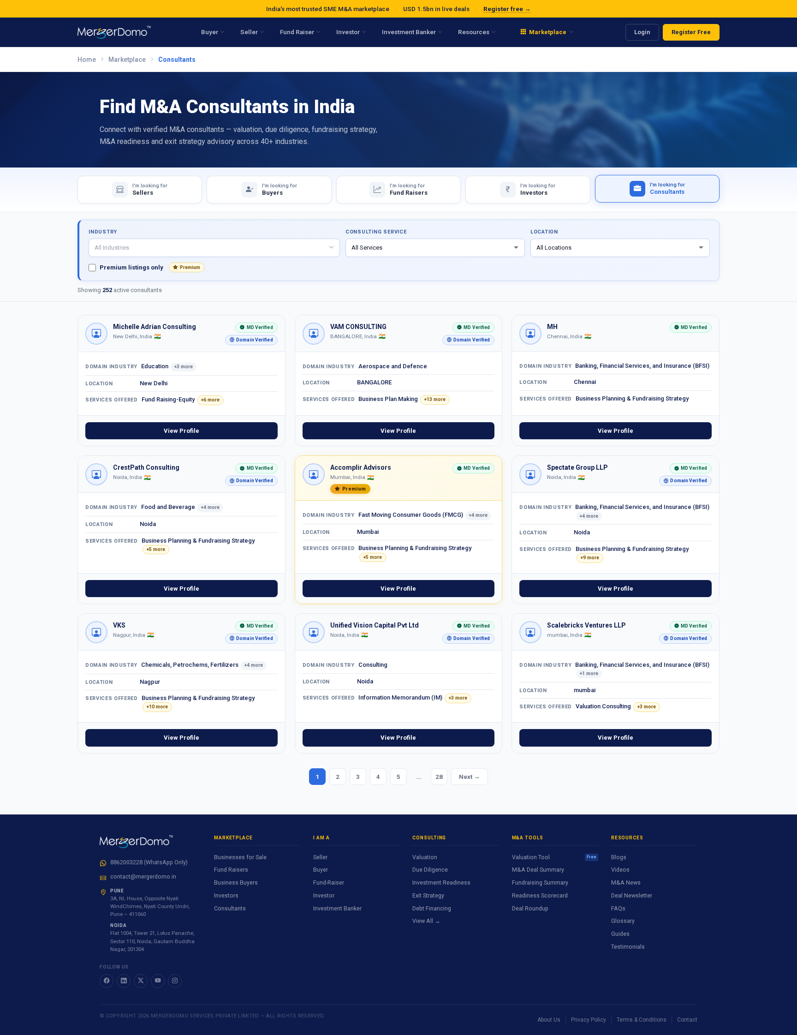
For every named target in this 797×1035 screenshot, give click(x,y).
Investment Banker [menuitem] (409, 32)
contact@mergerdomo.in (143, 876)
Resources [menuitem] (473, 32)
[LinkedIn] (124, 981)
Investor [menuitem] (348, 32)
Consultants (230, 908)
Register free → (507, 8)
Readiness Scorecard (540, 895)
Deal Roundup (530, 908)
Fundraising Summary (540, 882)
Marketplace (127, 59)
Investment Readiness (441, 882)
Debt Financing (431, 908)
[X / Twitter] (141, 981)
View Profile (181, 430)
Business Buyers (236, 882)
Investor (323, 895)
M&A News (626, 882)
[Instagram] (175, 981)
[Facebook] (106, 981)
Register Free (691, 32)
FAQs (618, 908)
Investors (226, 895)
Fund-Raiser (328, 882)
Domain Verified (249, 341)
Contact (687, 1020)
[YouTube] (158, 981)
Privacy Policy (588, 1020)
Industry (103, 232)
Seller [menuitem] (249, 32)
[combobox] (214, 248)
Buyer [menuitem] (209, 32)
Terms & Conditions (641, 1020)
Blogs (618, 857)
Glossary (623, 920)
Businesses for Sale (240, 857)
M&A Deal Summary (538, 869)
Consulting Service (376, 232)
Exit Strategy (428, 895)
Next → (469, 776)
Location (544, 232)
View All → (426, 920)
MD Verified (254, 329)
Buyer (320, 869)
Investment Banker (337, 908)
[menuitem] (547, 32)
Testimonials (628, 946)
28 (439, 776)
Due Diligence (430, 869)
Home (86, 59)
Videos (620, 869)
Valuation (424, 857)
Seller (320, 857)
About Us (548, 1020)
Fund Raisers (231, 869)
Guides (620, 933)
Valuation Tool (554, 857)
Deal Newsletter (631, 895)
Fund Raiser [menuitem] (297, 32)
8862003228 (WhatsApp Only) (149, 862)
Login (642, 32)
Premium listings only (150, 267)
